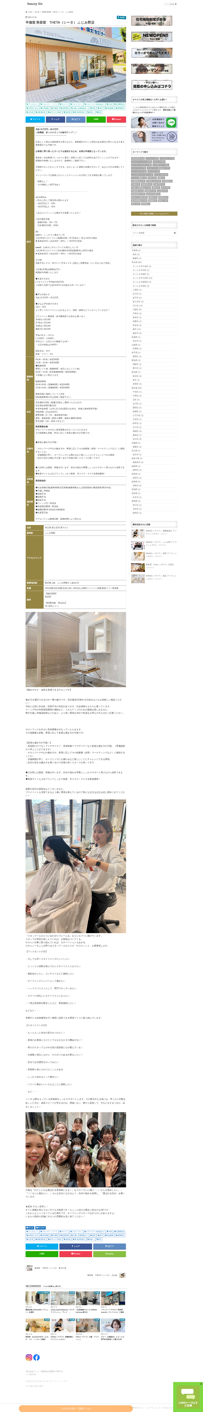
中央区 (137, 392)
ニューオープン (139, 171)
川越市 (137, 309)
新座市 (137, 317)
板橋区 (137, 411)
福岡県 (136, 466)
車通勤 (152, 201)
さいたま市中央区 (142, 266)
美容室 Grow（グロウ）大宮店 (160, 565)
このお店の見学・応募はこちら (75, 1408)
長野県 (136, 493)
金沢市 (137, 454)
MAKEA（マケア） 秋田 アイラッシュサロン (161, 554)
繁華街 (153, 197)
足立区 (137, 439)
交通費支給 (120, 1232)
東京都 (137, 388)
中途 (110, 1232)
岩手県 (136, 352)
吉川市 (137, 294)
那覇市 (137, 447)
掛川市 (137, 505)
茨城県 (136, 489)
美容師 (67, 1239)
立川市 (137, 427)
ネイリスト (153, 171)
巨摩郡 (137, 348)
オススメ (64, 1232)
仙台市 (137, 341)
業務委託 (121, 1235)
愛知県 (136, 360)
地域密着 (65, 1235)
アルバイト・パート (49, 1232)
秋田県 (136, 474)
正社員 (30, 1239)
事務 (161, 178)
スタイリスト (77, 1232)
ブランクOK (161, 175)
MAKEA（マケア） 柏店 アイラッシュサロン (161, 577)
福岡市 (137, 470)
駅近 (100, 1239)
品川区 (137, 403)
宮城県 (136, 337)
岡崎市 (137, 364)
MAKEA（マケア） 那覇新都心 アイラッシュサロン (161, 532)
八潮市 (137, 290)
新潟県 (136, 372)
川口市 (138, 305)
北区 (136, 399)
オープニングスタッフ (141, 165)
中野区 (137, 396)
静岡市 (137, 513)
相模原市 (138, 462)
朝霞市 (137, 321)
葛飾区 (137, 431)
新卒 (101, 1235)
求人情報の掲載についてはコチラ (154, 214)
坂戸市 (137, 298)
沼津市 (137, 509)
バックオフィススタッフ (142, 175)
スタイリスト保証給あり (95, 1232)
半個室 (55, 1235)
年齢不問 (159, 184)
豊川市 (137, 368)
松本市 (137, 497)
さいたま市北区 (141, 270)
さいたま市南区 (141, 274)
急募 (93, 1235)
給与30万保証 (153, 194)
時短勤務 (110, 1235)
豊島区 (137, 435)
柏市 (136, 254)
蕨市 (137, 329)
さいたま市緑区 (141, 286)
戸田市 (137, 313)
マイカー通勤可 (139, 178)
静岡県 (136, 501)
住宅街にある (33, 1235)
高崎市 (137, 485)
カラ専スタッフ (160, 165)
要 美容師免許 (80, 1239)
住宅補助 (45, 1235)
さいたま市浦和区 (142, 282)
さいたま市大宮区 (142, 278)
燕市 (136, 380)
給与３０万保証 (55, 1239)
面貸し (91, 1239)
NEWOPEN (138, 158)
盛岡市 (137, 356)
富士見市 (41, 1228)
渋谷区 (137, 419)
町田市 (137, 423)
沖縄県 (136, 443)
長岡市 (137, 384)
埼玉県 (30, 1228)
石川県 (136, 451)
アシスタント (33, 1232)
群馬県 (136, 482)
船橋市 (137, 258)
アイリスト (152, 158)
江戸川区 (138, 415)
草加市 (137, 325)
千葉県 (136, 250)
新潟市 (137, 376)
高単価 (145, 204)
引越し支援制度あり (80, 1235)
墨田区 (137, 407)
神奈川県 (137, 458)
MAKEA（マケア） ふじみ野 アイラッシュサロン (161, 543)
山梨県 (136, 345)
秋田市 (137, 478)
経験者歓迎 (41, 1239)
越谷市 (137, 333)
